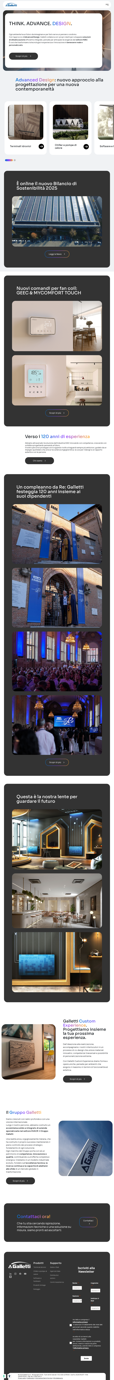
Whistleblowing (58, 1378)
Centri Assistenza (57, 1282)
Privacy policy (22, 1378)
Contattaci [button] (88, 1220)
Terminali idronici (39, 1267)
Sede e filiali (54, 1267)
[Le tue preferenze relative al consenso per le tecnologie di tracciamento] (4, 1376)
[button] (9, 160)
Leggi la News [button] (55, 254)
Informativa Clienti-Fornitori (44, 1378)
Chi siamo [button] (37, 460)
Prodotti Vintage (39, 1285)
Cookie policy (31, 1378)
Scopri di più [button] (22, 56)
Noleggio (36, 1289)
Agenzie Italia (55, 1271)
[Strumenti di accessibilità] (9, 1376)
